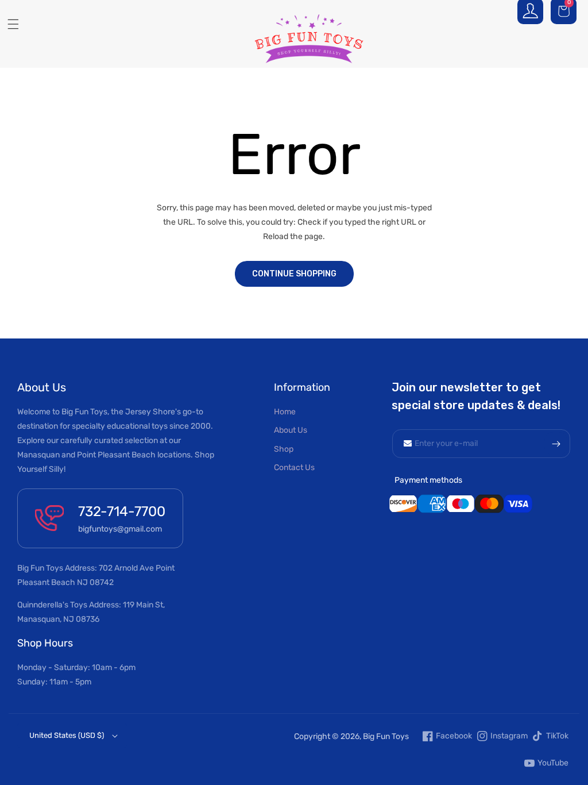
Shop (283, 449)
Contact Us (294, 467)
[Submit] (555, 443)
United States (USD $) (66, 735)
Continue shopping (294, 274)
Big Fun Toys (386, 736)
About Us (290, 430)
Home (285, 412)
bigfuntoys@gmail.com (120, 529)
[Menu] (9, 24)
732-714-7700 (121, 511)
